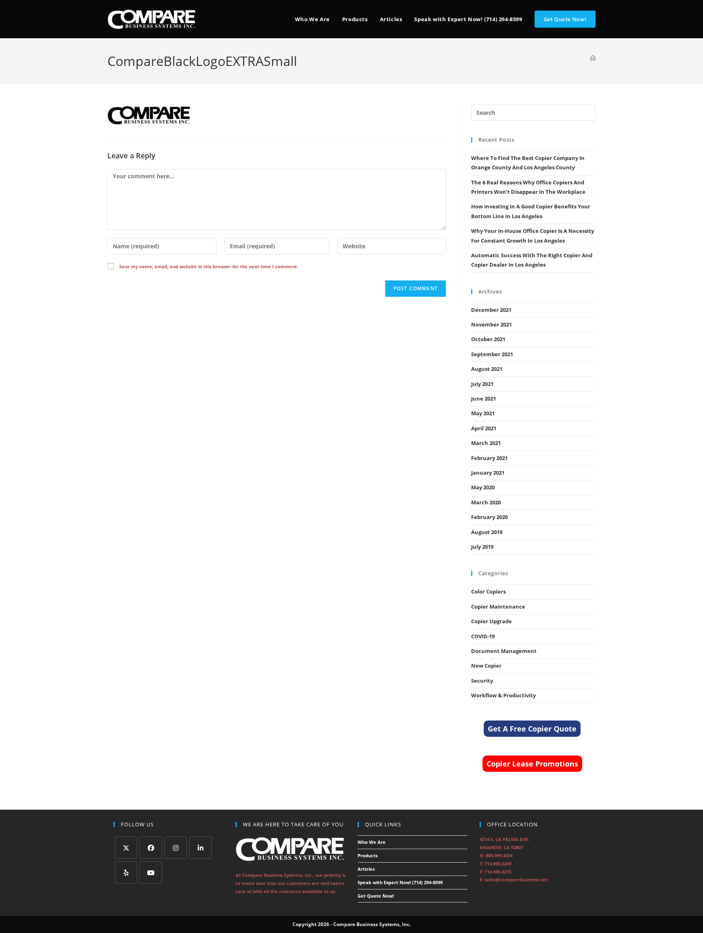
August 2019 (486, 532)
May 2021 (483, 413)
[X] (126, 848)
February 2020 (489, 517)
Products (368, 855)
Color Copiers (488, 591)
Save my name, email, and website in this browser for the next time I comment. (208, 266)
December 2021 (491, 309)
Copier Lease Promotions (532, 764)
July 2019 (482, 546)
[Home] (593, 58)
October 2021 (488, 339)
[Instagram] (175, 848)
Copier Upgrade (491, 621)
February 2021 (489, 458)
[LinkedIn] (200, 848)
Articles (366, 869)
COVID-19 (483, 636)
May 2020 (483, 487)
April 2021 (483, 428)
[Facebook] (151, 848)
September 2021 (492, 354)
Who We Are (372, 842)
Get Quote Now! (376, 896)
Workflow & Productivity (503, 695)
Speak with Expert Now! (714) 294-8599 (400, 882)
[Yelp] (126, 872)
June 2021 (483, 398)
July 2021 (482, 384)
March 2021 (486, 443)
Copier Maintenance (498, 606)
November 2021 (491, 324)
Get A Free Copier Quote (532, 729)
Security (482, 680)
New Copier (486, 665)
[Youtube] (151, 872)
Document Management (504, 651)
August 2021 (486, 368)
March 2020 (486, 502)
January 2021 (487, 472)
